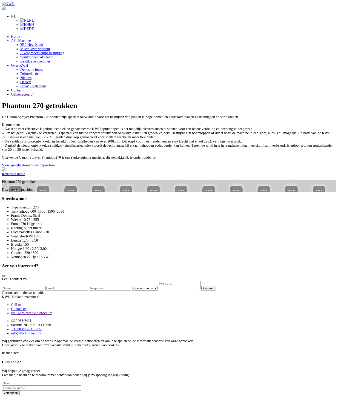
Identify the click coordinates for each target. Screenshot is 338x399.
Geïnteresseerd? (22, 94)
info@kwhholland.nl (26, 333)
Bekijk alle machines (35, 61)
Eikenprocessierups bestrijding (42, 53)
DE (31, 29)
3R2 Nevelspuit (31, 45)
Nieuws (26, 78)
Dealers (25, 82)
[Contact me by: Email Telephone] (145, 288)
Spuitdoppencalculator (36, 57)
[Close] (4, 276)
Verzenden (11, 393)
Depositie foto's (31, 69)
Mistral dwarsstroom (35, 49)
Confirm (208, 288)
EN (31, 24)
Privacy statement (33, 86)
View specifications (16, 165)
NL (31, 20)
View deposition (43, 165)
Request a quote (13, 174)
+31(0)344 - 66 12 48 (26, 329)
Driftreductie (29, 74)
